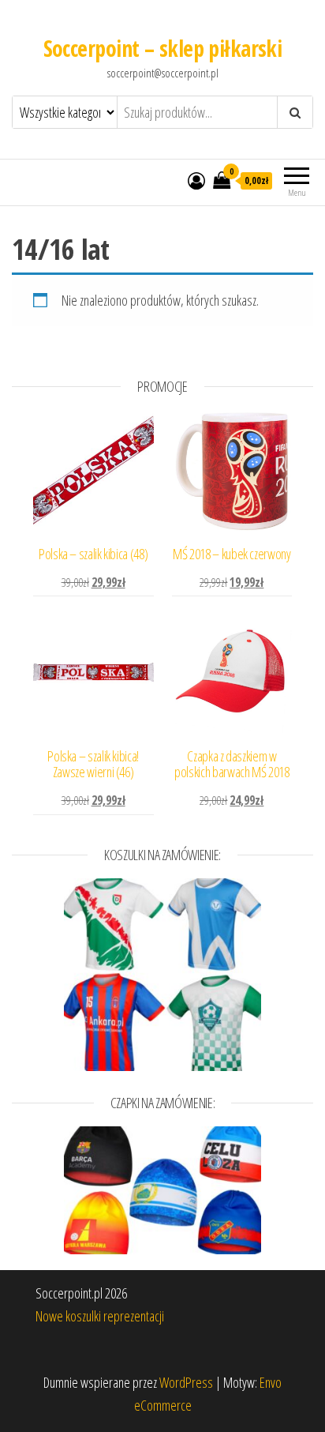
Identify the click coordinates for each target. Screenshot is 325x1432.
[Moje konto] (196, 180)
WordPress (186, 1382)
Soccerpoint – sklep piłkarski (162, 48)
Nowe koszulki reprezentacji (99, 1315)
